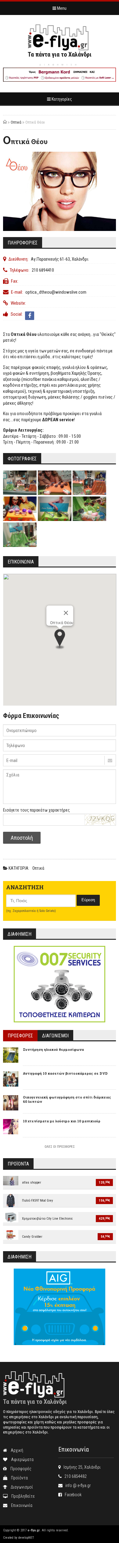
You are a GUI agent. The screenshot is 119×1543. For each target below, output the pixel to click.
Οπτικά (16, 122)
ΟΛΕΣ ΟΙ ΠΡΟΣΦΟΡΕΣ (60, 1147)
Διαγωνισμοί (20, 1487)
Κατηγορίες (61, 99)
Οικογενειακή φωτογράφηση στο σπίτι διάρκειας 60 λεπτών (67, 1099)
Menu (61, 8)
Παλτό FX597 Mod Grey (37, 1201)
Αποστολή (22, 838)
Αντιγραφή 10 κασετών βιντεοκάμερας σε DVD (65, 1073)
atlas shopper (31, 1182)
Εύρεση (88, 900)
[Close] (66, 613)
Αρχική (15, 1450)
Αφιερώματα (20, 1459)
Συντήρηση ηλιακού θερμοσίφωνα (53, 1049)
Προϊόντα (17, 1477)
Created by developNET (18, 1538)
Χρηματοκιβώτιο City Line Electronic (47, 1219)
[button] (59, 639)
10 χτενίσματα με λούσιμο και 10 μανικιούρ (61, 1121)
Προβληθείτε (21, 1496)
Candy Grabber (32, 1237)
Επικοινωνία (19, 1505)
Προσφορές (19, 1468)
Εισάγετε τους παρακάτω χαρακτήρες (36, 810)
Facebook (71, 1494)
